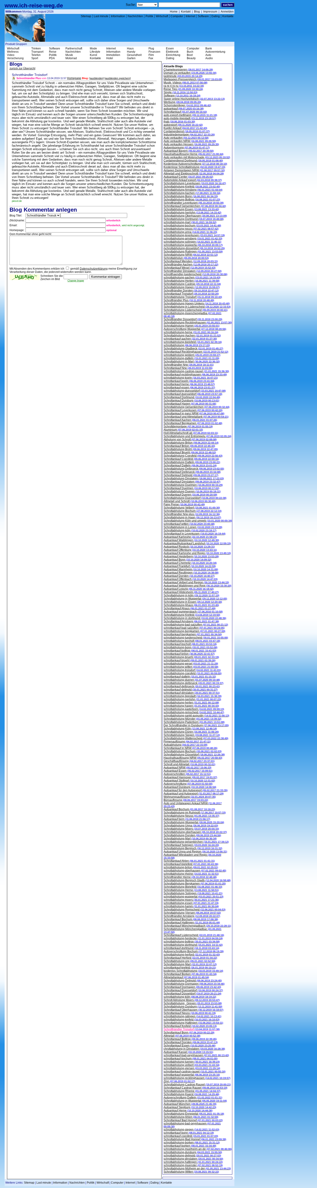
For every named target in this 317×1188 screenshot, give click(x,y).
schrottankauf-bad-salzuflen (194, 628)
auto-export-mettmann (190, 115)
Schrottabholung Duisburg (193, 1006)
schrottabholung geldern (192, 355)
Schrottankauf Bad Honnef (193, 1120)
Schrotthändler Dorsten (191, 290)
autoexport (183, 124)
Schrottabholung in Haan (192, 517)
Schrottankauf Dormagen (192, 987)
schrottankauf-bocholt (190, 644)
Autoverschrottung (188, 783)
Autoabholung (185, 744)
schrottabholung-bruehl (191, 657)
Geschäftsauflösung (189, 761)
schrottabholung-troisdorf (192, 670)
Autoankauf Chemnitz (190, 563)
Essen (170, 48)
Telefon (36, 55)
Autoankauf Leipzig (189, 589)
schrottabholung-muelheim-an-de (198, 1149)
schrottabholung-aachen (192, 277)
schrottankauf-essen (189, 387)
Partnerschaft (73, 48)
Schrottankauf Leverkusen (193, 410)
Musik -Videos (185, 82)
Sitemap (86, 16)
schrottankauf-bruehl (190, 660)
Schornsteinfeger (187, 105)
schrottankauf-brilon (189, 653)
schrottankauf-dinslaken (192, 692)
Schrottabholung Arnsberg (193, 189)
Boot (190, 55)
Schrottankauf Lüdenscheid (194, 935)
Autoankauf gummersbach (193, 611)
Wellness (13, 51)
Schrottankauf (185, 111)
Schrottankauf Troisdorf (191, 293)
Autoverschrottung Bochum (194, 951)
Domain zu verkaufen (190, 72)
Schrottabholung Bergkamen (195, 883)
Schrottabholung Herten (192, 280)
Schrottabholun (186, 258)
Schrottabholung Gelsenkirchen (197, 407)
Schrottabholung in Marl (192, 361)
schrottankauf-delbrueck (192, 686)
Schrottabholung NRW (191, 254)
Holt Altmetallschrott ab (191, 433)
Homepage (74, 78)
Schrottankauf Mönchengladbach (197, 925)
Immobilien (113, 55)
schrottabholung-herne (191, 332)
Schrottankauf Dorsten (191, 1042)
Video (10, 55)
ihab (179, 121)
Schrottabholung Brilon (191, 442)
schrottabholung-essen (191, 903)
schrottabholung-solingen (192, 241)
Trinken (36, 48)
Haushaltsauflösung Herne (193, 154)
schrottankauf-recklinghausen (195, 374)
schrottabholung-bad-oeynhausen (192, 1125)
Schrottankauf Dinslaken (192, 481)
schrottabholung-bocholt (192, 640)
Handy (131, 51)
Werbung (182, 102)
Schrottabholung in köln (191, 595)
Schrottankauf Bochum (191, 919)
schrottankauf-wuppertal (192, 1074)
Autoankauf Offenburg (190, 550)
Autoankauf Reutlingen (191, 572)
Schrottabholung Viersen (192, 912)
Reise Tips (183, 89)
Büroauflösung (186, 800)
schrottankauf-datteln (190, 676)
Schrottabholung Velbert (192, 507)
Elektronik (172, 51)
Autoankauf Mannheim (191, 569)
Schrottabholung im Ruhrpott (195, 812)
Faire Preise (184, 504)
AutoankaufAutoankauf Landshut (197, 543)
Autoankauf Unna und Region (195, 851)
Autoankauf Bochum (189, 809)
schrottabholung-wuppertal (193, 896)
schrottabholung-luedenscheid (196, 637)
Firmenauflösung (187, 741)
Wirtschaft (162, 16)
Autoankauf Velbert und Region (196, 582)
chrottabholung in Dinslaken (194, 1048)
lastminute (183, 76)
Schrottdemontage (188, 426)
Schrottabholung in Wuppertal (195, 598)
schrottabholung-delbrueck (193, 683)
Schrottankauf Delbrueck (192, 472)
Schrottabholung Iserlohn (192, 212)
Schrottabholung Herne (191, 890)
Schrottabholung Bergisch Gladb (197, 880)
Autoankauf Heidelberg (191, 556)
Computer (177, 16)
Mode (93, 48)
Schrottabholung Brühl (191, 449)
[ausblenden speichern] (117, 78)
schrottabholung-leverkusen (194, 235)
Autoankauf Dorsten (189, 576)
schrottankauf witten (189, 524)
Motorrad (71, 58)
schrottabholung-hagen (191, 705)
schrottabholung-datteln (191, 358)
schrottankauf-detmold (191, 689)
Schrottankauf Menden (191, 261)
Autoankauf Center (188, 176)
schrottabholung (187, 345)
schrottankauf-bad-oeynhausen (196, 1055)
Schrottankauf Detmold (191, 475)
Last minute (101, 16)
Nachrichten (135, 16)
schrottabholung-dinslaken (193, 1158)
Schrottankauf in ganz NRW (194, 413)
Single (180, 92)
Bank (208, 48)
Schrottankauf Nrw (188, 368)
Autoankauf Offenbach (191, 579)
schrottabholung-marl (190, 222)
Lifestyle (95, 51)
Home (174, 11)
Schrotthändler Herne (190, 877)
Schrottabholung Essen (191, 209)
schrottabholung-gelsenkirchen (196, 841)
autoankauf (184, 108)
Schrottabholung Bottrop (192, 199)
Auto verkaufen (186, 137)
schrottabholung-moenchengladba (192, 315)
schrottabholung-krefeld (192, 1019)
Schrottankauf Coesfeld (191, 459)
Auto (208, 55)
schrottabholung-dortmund (193, 944)
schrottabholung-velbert (192, 1065)
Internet (190, 16)
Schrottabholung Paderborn (194, 722)
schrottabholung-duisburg (193, 1152)
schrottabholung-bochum (192, 225)
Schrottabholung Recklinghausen (198, 322)
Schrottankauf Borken (190, 974)
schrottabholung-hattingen (193, 1162)
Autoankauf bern (187, 819)
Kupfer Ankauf (185, 128)
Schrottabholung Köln (190, 728)
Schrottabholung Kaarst (191, 1094)
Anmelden (227, 11)
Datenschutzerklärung (94, 268)
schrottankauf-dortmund (191, 948)
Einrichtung (173, 55)
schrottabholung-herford (192, 954)
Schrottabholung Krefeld (192, 186)
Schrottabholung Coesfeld (193, 455)
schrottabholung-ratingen (192, 1016)
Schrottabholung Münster (192, 718)
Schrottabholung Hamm (192, 325)
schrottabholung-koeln (191, 377)
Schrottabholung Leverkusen (195, 183)
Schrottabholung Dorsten (192, 835)
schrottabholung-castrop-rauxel (196, 371)
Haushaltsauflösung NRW (193, 757)
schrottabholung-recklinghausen (197, 1078)
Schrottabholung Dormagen (194, 983)
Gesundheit (134, 55)
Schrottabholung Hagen (192, 287)
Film (151, 55)
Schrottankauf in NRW (190, 748)
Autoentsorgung (187, 147)
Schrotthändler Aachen (191, 264)
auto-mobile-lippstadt (190, 118)
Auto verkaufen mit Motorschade (197, 157)
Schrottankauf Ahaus (190, 608)
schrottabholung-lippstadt (193, 696)
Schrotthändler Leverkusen (194, 202)
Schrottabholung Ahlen (191, 1117)
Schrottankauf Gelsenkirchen (195, 206)
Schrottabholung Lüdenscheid (196, 310)
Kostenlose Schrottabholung (194, 167)
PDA (52, 58)
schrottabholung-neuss (191, 228)
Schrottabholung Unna (191, 825)
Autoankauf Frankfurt (190, 566)
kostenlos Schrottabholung (193, 970)
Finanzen (154, 51)
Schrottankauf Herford (190, 957)
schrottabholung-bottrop (192, 941)
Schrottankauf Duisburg (191, 400)
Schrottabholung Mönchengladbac (192, 930)
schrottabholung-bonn (190, 647)
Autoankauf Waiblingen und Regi (197, 585)
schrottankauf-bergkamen (193, 634)
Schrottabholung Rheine (192, 1091)
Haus (130, 48)
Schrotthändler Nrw (189, 364)
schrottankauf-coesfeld (191, 1136)
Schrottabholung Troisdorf (193, 297)
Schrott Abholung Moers (192, 1000)
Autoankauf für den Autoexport (196, 790)
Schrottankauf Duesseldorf (193, 990)
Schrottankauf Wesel (190, 267)
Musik (69, 55)
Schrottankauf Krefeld (190, 1026)
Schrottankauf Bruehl (190, 452)
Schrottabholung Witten (191, 1171)
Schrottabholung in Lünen (193, 527)
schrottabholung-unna (190, 232)
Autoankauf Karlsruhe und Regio (197, 553)
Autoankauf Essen (188, 770)
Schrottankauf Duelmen (191, 488)
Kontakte (227, 16)
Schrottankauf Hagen (190, 403)
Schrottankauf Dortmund (192, 397)
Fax (151, 58)
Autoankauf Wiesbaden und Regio (192, 856)
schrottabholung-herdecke (193, 938)
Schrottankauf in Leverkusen (195, 533)
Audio (209, 58)
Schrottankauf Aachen (190, 420)
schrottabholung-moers (191, 899)
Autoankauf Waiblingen (191, 540)
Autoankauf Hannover (190, 777)
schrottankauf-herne (189, 384)
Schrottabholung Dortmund (194, 219)
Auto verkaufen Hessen (191, 144)
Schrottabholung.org (189, 961)
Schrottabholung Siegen (192, 735)
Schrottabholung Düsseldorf (194, 754)
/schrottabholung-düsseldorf (194, 248)
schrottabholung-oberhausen (195, 870)
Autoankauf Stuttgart (189, 780)
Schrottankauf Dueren (190, 494)
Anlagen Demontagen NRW (194, 170)
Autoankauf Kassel (188, 1052)
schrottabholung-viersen (192, 1068)
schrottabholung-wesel (191, 663)
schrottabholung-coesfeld (193, 673)
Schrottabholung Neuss (191, 815)
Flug (151, 48)
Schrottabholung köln (190, 530)
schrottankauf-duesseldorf (193, 394)
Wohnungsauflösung (190, 796)
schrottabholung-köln (190, 996)
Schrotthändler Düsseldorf (193, 319)
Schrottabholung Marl (190, 838)
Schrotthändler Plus (189, 300)
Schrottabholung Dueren (192, 491)
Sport (34, 58)
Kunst (93, 55)
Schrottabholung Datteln (192, 462)
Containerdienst (187, 131)
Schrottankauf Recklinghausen (196, 351)
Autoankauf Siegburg (190, 1107)
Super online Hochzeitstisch (194, 98)
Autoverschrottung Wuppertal (195, 329)
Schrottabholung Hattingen (193, 1022)
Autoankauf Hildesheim (191, 592)
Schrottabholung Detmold (193, 980)
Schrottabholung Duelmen (193, 485)
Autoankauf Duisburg (190, 787)
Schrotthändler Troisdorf (192, 1029)
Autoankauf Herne (188, 1110)
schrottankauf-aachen (190, 338)
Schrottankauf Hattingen (192, 922)
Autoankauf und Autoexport (194, 793)
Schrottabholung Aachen (192, 193)
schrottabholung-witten (191, 666)
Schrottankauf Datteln (190, 465)
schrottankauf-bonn (189, 1132)
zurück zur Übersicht (22, 68)
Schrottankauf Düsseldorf (192, 993)
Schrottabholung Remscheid (195, 909)
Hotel (109, 58)
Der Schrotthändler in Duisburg (196, 725)
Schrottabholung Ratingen (193, 251)
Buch (190, 51)
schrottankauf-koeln (189, 381)
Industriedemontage (189, 134)
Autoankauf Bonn (187, 559)
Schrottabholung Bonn (191, 196)
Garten (131, 58)
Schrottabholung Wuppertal (194, 822)
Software (203, 16)
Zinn (179, 1081)
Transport (37, 51)
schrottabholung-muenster (193, 1165)
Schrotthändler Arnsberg (192, 916)
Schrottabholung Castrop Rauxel (197, 1084)
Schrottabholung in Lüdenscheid (197, 306)
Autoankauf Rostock (189, 546)
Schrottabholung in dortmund (195, 618)
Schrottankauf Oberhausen (193, 1009)
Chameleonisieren (188, 69)
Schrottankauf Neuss (190, 1013)
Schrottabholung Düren (191, 731)
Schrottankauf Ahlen (189, 860)
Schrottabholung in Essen (193, 602)
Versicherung (15, 58)
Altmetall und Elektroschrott (194, 173)
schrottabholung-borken (192, 1142)
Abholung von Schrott (190, 439)
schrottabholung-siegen (191, 1129)
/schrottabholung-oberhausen (195, 832)
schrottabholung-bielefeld (193, 342)
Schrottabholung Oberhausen (195, 215)
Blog (197, 11)
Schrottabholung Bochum (193, 511)
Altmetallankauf (186, 977)
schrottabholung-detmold (192, 1155)
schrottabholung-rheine (191, 873)
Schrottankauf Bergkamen (193, 423)
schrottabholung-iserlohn (192, 699)
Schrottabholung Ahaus (191, 605)
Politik (149, 16)
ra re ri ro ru (184, 85)
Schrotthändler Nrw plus (192, 514)
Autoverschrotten (187, 774)
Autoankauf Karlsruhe (190, 537)
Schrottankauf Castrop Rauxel (195, 1087)
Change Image (76, 280)
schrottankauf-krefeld (190, 967)
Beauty (191, 58)
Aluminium (183, 429)
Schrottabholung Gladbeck (193, 348)
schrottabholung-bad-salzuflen (196, 624)
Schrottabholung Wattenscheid (196, 738)
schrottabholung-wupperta (193, 245)
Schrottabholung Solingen (193, 893)
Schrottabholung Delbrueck (194, 468)
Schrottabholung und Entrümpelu (197, 436)
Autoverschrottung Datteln (193, 1097)
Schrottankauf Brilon (189, 446)
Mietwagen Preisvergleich (193, 79)
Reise (52, 51)
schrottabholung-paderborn (194, 709)
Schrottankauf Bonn (189, 1032)
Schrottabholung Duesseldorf (195, 498)
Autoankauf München (190, 1104)
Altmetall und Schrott (190, 501)
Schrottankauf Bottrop (190, 1039)
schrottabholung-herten (191, 702)
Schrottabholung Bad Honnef (195, 1139)
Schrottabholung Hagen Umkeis (197, 303)
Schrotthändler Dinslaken (193, 271)
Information (118, 16)
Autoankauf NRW (187, 767)
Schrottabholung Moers (191, 828)
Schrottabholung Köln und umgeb (198, 520)
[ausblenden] (96, 78)
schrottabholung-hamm (191, 906)
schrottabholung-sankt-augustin (196, 715)
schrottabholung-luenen (192, 1061)
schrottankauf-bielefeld (191, 864)
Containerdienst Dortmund (193, 160)
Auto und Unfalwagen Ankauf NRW (193, 805)
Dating (215, 16)
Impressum (210, 11)
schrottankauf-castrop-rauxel (195, 1071)
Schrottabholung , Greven (193, 1003)
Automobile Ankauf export (193, 180)
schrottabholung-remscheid (194, 712)
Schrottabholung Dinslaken (194, 478)
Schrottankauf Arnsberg (191, 621)
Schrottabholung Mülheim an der (197, 1168)
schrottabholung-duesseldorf (195, 390)
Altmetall (182, 1035)
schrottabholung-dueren (192, 679)
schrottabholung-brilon (191, 867)
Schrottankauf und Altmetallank (196, 416)
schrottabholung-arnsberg (193, 238)
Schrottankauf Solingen (191, 845)
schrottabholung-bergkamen (194, 631)
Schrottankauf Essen (190, 1045)
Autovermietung (215, 51)
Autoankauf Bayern (189, 150)
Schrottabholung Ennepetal (194, 1113)
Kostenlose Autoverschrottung (195, 163)
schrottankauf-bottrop (190, 650)
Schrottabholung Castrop (192, 284)
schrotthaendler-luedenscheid (195, 274)
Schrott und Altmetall (189, 764)
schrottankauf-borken (190, 1145)
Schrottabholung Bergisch (193, 848)
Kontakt (186, 11)
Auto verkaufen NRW (190, 141)
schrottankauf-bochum (191, 1058)
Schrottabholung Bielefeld (193, 886)
